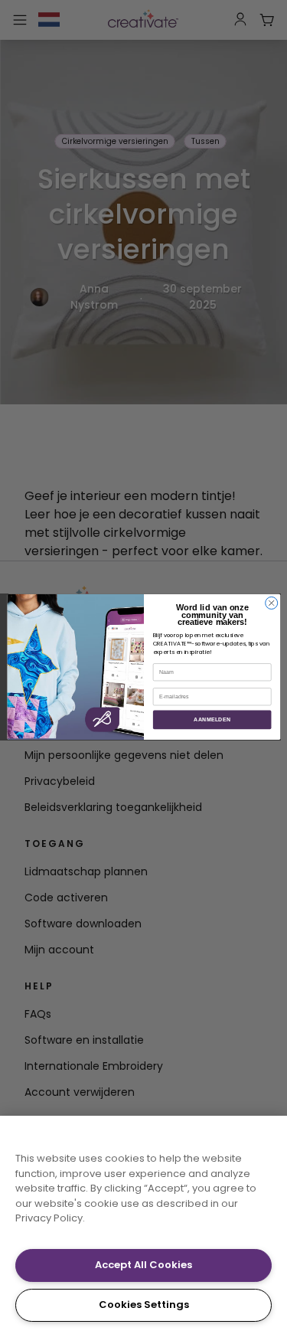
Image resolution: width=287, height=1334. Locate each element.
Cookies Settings (144, 1304)
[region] (143, 1225)
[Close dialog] (271, 603)
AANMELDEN (212, 720)
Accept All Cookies (143, 1264)
